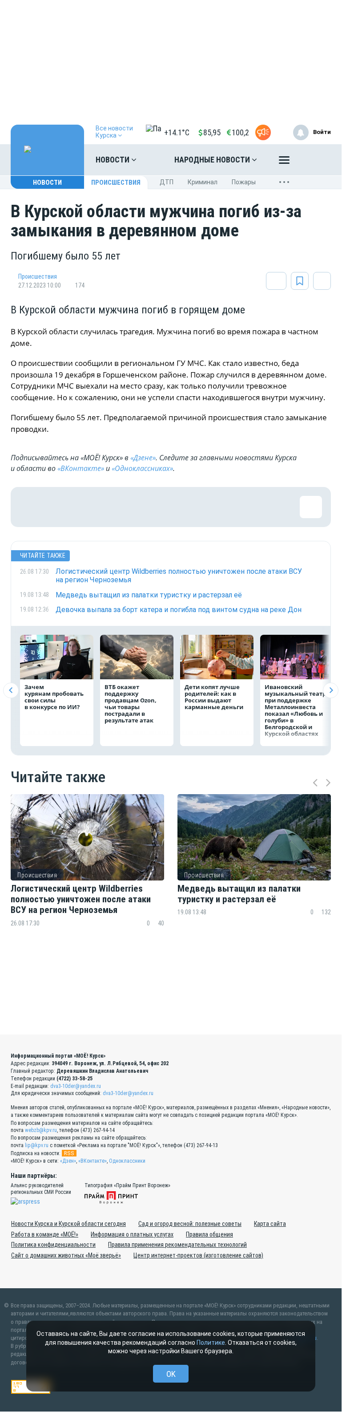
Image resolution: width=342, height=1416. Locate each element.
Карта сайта (270, 1223)
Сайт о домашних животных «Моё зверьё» (66, 1255)
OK (171, 1374)
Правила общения (209, 1234)
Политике (211, 1342)
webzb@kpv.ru (41, 1130)
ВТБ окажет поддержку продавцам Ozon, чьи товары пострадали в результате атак (131, 703)
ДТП (166, 182)
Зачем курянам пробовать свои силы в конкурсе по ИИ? (54, 697)
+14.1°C (176, 132)
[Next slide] (330, 690)
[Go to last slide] (11, 690)
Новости (113, 159)
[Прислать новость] (263, 132)
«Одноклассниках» (142, 468)
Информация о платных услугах (132, 1234)
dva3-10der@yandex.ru (75, 1086)
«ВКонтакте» (80, 468)
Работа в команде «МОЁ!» (44, 1234)
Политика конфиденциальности (53, 1244)
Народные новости (213, 159)
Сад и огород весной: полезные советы (189, 1223)
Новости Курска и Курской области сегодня (68, 1223)
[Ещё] (284, 162)
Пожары (244, 182)
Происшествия (116, 183)
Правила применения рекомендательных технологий (177, 1244)
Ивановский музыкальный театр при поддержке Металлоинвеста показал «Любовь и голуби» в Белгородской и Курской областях (295, 710)
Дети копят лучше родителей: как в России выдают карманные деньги (214, 697)
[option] (87, 877)
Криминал (202, 182)
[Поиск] (315, 160)
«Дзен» (68, 1161)
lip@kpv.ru (36, 1145)
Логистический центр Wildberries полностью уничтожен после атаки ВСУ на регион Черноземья (81, 899)
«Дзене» (143, 458)
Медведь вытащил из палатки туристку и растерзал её (239, 894)
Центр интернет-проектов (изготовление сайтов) (198, 1255)
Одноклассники (127, 1161)
